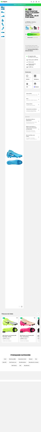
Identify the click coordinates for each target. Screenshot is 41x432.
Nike (20, 365)
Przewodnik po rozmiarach (36, 32)
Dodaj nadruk (32, 37)
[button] (3, 12)
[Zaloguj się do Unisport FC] (33, 1)
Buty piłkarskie (26, 365)
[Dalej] (22, 307)
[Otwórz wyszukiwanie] (31, 2)
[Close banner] (40, 4)
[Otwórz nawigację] (39, 1)
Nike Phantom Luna (12, 362)
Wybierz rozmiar (33, 34)
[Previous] (36, 314)
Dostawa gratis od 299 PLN (33, 59)
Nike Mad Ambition (22, 362)
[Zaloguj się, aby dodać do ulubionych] (26, 34)
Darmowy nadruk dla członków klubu (32, 64)
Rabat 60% (4, 362)
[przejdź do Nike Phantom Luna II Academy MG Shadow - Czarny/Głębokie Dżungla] (35, 28)
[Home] (4, 1)
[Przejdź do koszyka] (36, 1)
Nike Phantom (14, 365)
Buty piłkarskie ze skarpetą (33, 362)
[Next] (38, 314)
